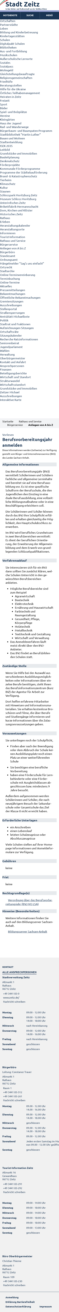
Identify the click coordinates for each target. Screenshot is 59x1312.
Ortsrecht (6, 267)
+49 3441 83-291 (12, 1183)
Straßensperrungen (12, 312)
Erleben (5, 221)
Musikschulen (8, 55)
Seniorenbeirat (9, 343)
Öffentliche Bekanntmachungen (20, 297)
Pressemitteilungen (12, 290)
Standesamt (7, 255)
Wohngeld (6, 70)
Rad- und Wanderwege (14, 126)
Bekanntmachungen (12, 293)
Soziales (5, 62)
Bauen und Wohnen (12, 138)
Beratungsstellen (11, 85)
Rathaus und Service (12, 240)
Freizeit (5, 100)
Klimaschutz (7, 183)
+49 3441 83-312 (12, 1092)
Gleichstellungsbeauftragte (17, 74)
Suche (30, 15)
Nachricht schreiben (14, 1001)
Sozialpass (6, 66)
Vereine (5, 115)
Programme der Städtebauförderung (23, 172)
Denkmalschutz (9, 161)
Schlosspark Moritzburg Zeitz (18, 195)
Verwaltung (7, 354)
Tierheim (5, 180)
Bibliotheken (8, 47)
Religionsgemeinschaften (16, 77)
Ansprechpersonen (12, 365)
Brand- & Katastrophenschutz (18, 176)
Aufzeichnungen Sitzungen (17, 327)
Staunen (5, 191)
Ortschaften (7, 20)
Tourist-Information (12, 236)
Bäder (4, 108)
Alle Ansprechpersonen (19, 972)
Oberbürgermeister (12, 358)
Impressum (45, 1306)
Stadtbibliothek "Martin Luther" (20, 134)
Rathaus (5, 217)
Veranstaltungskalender (15, 225)
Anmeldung (12, 1297)
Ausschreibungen (11, 305)
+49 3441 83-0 (10, 993)
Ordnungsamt (9, 259)
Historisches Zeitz (11, 214)
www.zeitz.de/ (11, 997)
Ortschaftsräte (9, 331)
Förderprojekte (10, 164)
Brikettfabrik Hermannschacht (19, 206)
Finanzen (5, 369)
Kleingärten (7, 119)
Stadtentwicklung (11, 142)
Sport (3, 104)
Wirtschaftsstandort (13, 384)
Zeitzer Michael (10, 392)
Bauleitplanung (9, 157)
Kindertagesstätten (12, 36)
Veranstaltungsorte (12, 229)
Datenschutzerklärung (18, 1306)
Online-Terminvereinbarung (17, 274)
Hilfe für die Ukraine (13, 89)
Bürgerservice (9, 244)
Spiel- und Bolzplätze (13, 111)
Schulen (5, 39)
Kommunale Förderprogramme (20, 168)
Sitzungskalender (11, 335)
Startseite (7, 421)
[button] (49, 15)
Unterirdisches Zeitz (12, 202)
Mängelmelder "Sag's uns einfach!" (22, 263)
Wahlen (4, 350)
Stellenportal (8, 308)
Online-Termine (10, 282)
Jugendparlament (11, 346)
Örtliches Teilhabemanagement (20, 92)
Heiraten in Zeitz (10, 96)
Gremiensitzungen (11, 301)
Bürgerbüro (7, 252)
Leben (4, 28)
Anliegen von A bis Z (13, 248)
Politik (4, 320)
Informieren (7, 233)
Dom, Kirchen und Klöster (16, 210)
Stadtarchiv (7, 271)
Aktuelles (6, 286)
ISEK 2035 (6, 145)
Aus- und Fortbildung (13, 51)
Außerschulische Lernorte (16, 58)
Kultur (4, 187)
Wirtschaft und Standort (15, 377)
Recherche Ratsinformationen (19, 339)
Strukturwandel (10, 380)
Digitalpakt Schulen (12, 43)
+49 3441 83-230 (12, 1281)
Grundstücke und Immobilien (18, 153)
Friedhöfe (6, 81)
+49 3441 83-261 (12, 1096)
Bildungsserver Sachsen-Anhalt (27, 931)
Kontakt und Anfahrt (13, 362)
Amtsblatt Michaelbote (15, 316)
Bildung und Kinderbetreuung (19, 32)
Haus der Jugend (10, 123)
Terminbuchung (10, 278)
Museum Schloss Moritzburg (18, 199)
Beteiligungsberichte (13, 373)
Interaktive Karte (10, 399)
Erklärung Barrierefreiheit (20, 1301)
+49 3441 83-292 (12, 1188)
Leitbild (5, 149)
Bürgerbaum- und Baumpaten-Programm (26, 130)
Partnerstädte (9, 24)
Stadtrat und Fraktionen (15, 324)
